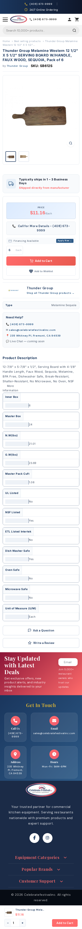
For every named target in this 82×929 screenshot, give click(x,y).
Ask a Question (43, 630)
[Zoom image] (70, 143)
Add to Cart (43, 261)
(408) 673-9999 (21, 324)
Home (6, 41)
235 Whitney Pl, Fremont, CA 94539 (35, 335)
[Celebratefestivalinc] (41, 798)
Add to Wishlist (43, 271)
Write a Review (43, 643)
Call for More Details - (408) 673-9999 (41, 228)
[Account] (69, 19)
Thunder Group (17, 66)
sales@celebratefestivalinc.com (32, 330)
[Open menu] (5, 19)
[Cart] (77, 19)
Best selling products (27, 41)
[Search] (74, 30)
